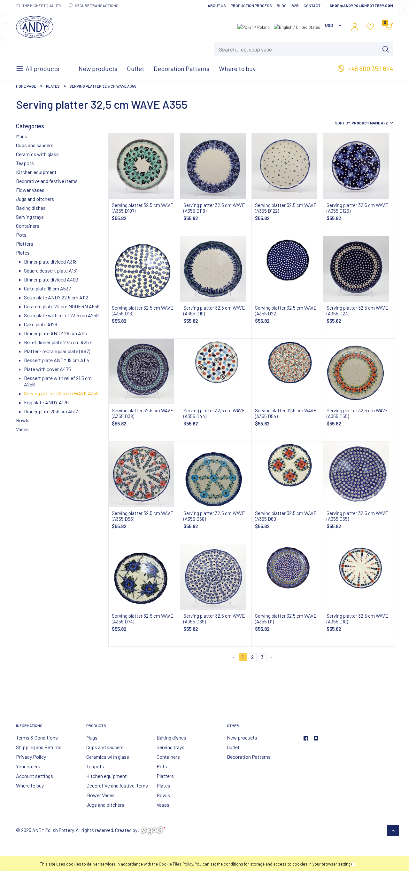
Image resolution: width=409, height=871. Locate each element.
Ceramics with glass (37, 154)
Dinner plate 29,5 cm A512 (51, 411)
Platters (24, 244)
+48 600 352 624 (370, 68)
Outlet (233, 747)
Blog (282, 5)
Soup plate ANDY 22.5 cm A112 (56, 297)
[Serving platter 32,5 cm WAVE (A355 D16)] (144, 269)
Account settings (34, 776)
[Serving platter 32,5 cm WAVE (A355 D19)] (215, 269)
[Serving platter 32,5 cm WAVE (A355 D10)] (359, 577)
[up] (393, 830)
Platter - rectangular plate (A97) (57, 351)
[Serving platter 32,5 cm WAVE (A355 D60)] (287, 474)
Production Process (251, 5)
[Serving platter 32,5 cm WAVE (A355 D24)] (359, 269)
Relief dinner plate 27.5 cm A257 (57, 342)
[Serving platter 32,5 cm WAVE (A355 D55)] (359, 371)
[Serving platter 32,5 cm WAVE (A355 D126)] (359, 166)
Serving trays (30, 217)
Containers (27, 226)
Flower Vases (30, 190)
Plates (23, 252)
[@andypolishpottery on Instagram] (316, 738)
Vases (22, 429)
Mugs (21, 136)
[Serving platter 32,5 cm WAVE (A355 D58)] (215, 474)
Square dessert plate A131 (51, 270)
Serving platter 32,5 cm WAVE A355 (61, 393)
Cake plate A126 (40, 324)
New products (242, 737)
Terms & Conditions (37, 737)
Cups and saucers (34, 145)
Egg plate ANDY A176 (46, 402)
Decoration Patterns (249, 757)
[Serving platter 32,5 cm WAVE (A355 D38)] (144, 371)
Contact (312, 5)
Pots (21, 235)
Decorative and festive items (47, 181)
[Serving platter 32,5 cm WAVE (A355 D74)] (144, 577)
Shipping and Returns (38, 747)
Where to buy (30, 785)
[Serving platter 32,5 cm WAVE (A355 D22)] (287, 269)
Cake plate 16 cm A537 (47, 288)
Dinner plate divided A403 (51, 279)
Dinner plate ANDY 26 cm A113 (55, 333)
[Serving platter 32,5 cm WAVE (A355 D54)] (287, 371)
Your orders (28, 766)
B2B (295, 5)
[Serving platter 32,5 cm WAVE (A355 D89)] (215, 577)
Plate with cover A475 (47, 369)
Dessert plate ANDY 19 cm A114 (56, 360)
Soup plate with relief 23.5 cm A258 (61, 315)
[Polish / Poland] (253, 26)
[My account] (355, 27)
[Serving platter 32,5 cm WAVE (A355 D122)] (287, 166)
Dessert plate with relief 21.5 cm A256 (58, 381)
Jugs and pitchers (35, 199)
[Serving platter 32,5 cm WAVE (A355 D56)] (144, 474)
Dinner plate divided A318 (50, 261)
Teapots (25, 163)
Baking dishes (31, 208)
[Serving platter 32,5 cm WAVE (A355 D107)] (144, 166)
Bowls (22, 420)
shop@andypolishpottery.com (361, 5)
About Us (217, 5)
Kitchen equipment (36, 172)
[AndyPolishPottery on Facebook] (306, 738)
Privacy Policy (31, 757)
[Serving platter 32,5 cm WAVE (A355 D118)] (215, 166)
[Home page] (34, 26)
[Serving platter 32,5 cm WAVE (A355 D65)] (359, 474)
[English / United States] (297, 26)
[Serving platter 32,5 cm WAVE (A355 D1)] (287, 577)
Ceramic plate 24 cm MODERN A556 (62, 306)
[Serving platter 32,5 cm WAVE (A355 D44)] (215, 371)
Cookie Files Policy (176, 864)
